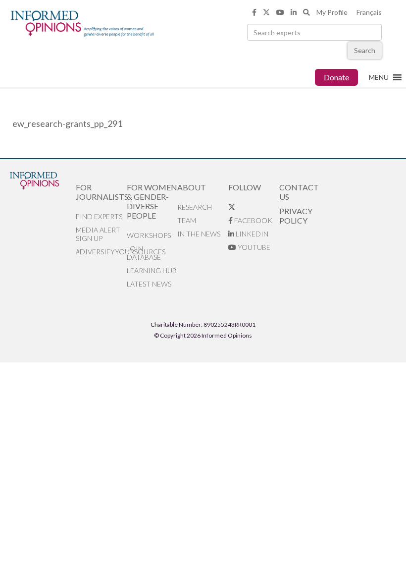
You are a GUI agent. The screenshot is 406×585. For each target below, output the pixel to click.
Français (369, 12)
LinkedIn (251, 234)
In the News (198, 234)
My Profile (332, 12)
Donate (336, 77)
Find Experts (99, 216)
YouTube (253, 247)
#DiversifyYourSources (101, 251)
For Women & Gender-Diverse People (152, 201)
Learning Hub (152, 270)
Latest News (149, 284)
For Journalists (101, 191)
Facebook (252, 220)
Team (186, 220)
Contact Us (299, 191)
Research (194, 207)
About (191, 187)
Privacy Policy (295, 215)
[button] (379, 77)
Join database (144, 252)
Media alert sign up (98, 234)
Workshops (149, 235)
